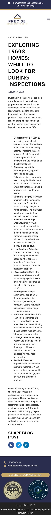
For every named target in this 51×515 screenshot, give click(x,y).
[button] (46, 19)
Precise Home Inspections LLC (14, 509)
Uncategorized (18, 37)
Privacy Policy (26, 513)
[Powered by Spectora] (38, 499)
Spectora (46, 509)
